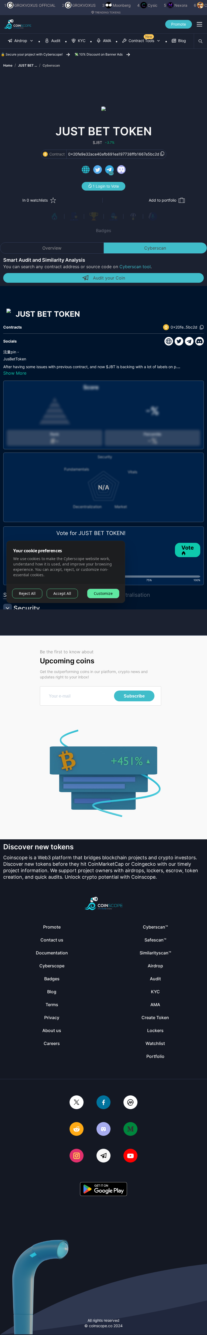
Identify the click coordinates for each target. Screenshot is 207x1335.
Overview (51, 248)
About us (51, 1030)
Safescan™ (155, 940)
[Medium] (130, 1129)
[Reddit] (76, 1129)
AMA (155, 1004)
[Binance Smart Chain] (45, 154)
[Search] (200, 41)
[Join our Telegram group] (103, 1156)
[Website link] (85, 170)
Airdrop (155, 965)
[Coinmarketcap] (130, 1103)
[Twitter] (76, 1103)
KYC (155, 991)
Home (7, 65)
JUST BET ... (27, 65)
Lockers (155, 1030)
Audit (155, 978)
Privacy (51, 1017)
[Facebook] (103, 1103)
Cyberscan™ (155, 927)
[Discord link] (121, 170)
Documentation (52, 952)
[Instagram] (76, 1156)
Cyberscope (51, 965)
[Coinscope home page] (17, 24)
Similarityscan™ (155, 952)
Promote (178, 24)
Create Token (155, 1017)
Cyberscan (51, 65)
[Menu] (199, 24)
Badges (103, 230)
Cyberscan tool (135, 266)
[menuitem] (21, 41)
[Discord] (103, 1129)
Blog (51, 991)
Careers (52, 1043)
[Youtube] (130, 1156)
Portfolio (155, 1056)
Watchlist (155, 1043)
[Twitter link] (97, 170)
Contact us (51, 940)
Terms (52, 1004)
